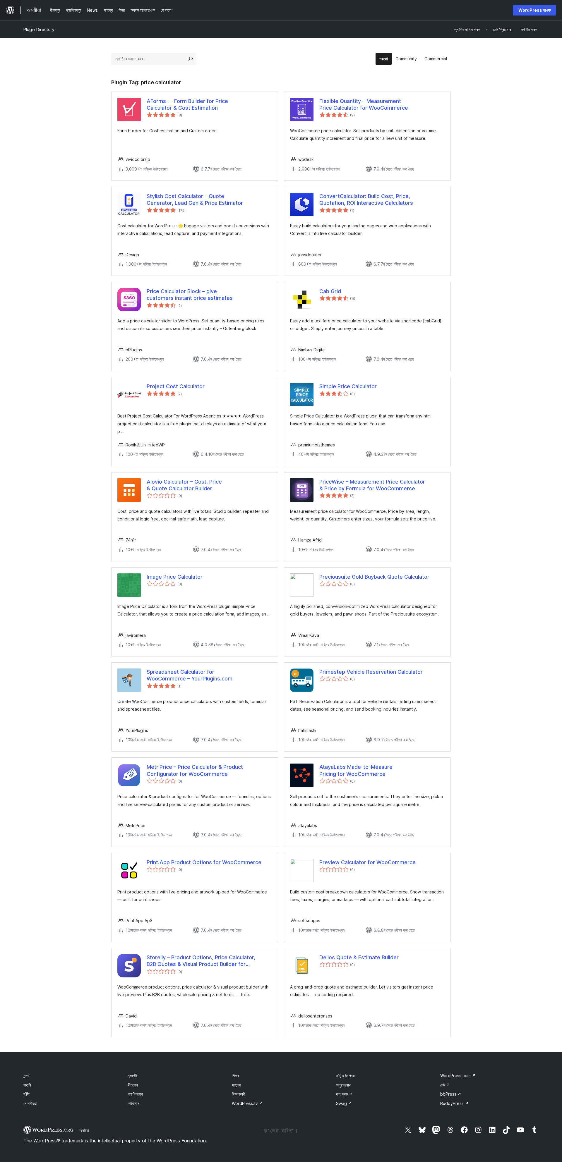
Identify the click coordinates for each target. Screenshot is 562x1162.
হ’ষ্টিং (26, 1093)
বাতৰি (27, 1084)
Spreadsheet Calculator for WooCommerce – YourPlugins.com (189, 675)
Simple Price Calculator (348, 386)
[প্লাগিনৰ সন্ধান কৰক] (190, 59)
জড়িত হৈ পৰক (345, 1075)
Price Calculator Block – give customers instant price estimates (190, 294)
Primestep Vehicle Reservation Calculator (371, 672)
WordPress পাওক (534, 10)
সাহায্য (236, 1084)
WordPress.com (458, 1075)
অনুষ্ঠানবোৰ (343, 1084)
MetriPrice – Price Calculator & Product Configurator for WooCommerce (195, 770)
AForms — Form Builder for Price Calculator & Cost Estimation (187, 104)
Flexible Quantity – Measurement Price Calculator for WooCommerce (363, 104)
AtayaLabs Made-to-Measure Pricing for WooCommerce (356, 770)
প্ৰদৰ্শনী (133, 1075)
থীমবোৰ (133, 1084)
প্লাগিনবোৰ (135, 1093)
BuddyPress (454, 1103)
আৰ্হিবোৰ (133, 1103)
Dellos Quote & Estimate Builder (359, 957)
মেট (445, 1084)
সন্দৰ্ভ (26, 1075)
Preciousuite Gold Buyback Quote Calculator (374, 577)
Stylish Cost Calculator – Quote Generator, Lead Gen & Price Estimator (195, 199)
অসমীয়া (84, 1130)
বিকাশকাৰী (238, 1093)
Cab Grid (330, 291)
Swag (344, 1103)
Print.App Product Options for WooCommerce (204, 862)
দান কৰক (344, 1093)
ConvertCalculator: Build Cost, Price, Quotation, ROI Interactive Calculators (366, 199)
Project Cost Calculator (176, 386)
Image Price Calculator (175, 577)
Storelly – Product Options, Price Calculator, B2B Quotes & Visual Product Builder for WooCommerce (201, 961)
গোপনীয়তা (30, 1103)
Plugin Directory (38, 29)
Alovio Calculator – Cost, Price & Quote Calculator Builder (184, 485)
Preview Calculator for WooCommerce (367, 862)
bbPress (450, 1093)
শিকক (235, 1075)
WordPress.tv (247, 1103)
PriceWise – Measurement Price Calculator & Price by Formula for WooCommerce (372, 485)
